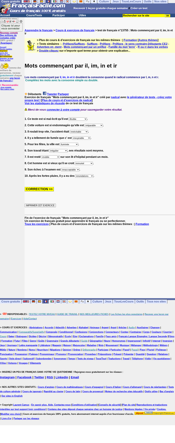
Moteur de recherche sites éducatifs (124, 391)
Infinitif (146, 341)
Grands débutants (69, 341)
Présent (117, 354)
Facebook (24, 377)
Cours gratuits (10, 301)
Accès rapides (6, 49)
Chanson (155, 327)
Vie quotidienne (161, 358)
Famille (100, 336)
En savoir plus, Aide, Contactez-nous (51, 405)
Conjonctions (96, 332)
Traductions (114, 358)
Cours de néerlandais (155, 387)
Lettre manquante (28, 345)
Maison (67, 345)
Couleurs (156, 332)
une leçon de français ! (10, 79)
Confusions (81, 332)
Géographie (96, 341)
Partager (63, 94)
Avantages (6, 43)
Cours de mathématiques (69, 387)
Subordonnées (44, 358)
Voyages (23, 363)
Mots (101, 345)
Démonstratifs (55, 336)
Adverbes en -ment (49, 46)
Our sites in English (12, 396)
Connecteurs (112, 332)
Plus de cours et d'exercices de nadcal (67, 100)
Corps (146, 332)
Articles (122, 327)
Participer (58, 15)
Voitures (12, 363)
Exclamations (86, 336)
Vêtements (35, 363)
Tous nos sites (156, 301)
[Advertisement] (100, 259)
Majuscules (79, 345)
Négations (55, 349)
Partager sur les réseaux (26, 418)
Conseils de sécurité (109, 405)
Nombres (22, 349)
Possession (21, 354)
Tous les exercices (37, 224)
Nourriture (42, 349)
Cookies (161, 409)
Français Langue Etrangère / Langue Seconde (143, 336)
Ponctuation (6, 354)
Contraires (135, 332)
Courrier (167, 332)
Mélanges (136, 345)
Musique (124, 345)
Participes (103, 349)
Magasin (56, 345)
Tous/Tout (101, 358)
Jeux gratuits (6, 87)
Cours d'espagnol (94, 387)
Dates (11, 336)
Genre (33, 341)
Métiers (163, 345)
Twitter (39, 377)
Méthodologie (150, 345)
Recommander (6, 56)
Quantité (140, 354)
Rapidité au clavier (53, 391)
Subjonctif (28, 358)
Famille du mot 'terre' (122, 46)
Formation (130, 40)
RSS (50, 377)
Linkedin (62, 377)
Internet (156, 341)
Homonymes (118, 341)
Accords (49, 327)
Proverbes (90, 354)
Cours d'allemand (132, 387)
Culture (97, 301)
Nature (11, 349)
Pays (142, 349)
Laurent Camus (21, 405)
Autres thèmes (148, 40)
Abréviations (36, 327)
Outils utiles (151, 391)
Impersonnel (134, 341)
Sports (3, 358)
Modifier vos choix (10, 414)
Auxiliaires (142, 327)
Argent (105, 327)
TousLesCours (123, 301)
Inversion (167, 341)
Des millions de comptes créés (9, 35)
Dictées (33, 336)
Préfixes (105, 43)
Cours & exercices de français (75, 30)
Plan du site (5, 55)
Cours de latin (72, 391)
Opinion (67, 349)
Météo (3, 349)
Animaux (94, 327)
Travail (126, 358)
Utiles (82, 15)
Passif (126, 349)
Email (75, 377)
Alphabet (83, 327)
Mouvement (112, 345)
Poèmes (33, 354)
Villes (3, 363)
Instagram (7, 377)
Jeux (108, 301)
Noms (32, 349)
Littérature (44, 345)
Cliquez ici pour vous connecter (10, 27)
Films (171, 336)
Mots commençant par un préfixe (85, 46)
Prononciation (75, 354)
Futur (17, 341)
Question (151, 354)
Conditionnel (66, 332)
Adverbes (72, 327)
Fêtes (25, 341)
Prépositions (104, 354)
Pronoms (61, 354)
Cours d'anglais (46, 387)
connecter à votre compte (63, 109)
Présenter (129, 354)
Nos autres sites (7, 89)
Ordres (76, 349)
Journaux (12, 345)
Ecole (68, 336)
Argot (113, 327)
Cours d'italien (113, 387)
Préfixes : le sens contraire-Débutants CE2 (140, 43)
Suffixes (92, 43)
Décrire (42, 336)
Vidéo (148, 358)
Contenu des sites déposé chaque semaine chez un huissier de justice (85, 409)
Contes (124, 332)
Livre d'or (4, 53)
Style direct (15, 358)
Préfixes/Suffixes (74, 43)
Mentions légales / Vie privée (139, 409)
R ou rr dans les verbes (153, 46)
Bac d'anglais (167, 391)
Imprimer (4, 51)
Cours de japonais (32, 391)
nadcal (115, 97)
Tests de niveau (85, 358)
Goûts (41, 341)
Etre (75, 336)
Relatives (163, 354)
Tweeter (52, 94)
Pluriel (150, 349)
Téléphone (137, 358)
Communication (8, 332)
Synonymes (60, 358)
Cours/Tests (34, 15)
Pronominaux (47, 354)
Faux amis (111, 336)
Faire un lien (5, 60)
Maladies (91, 345)
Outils (140, 301)
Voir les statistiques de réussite (45, 103)
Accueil (5, 15)
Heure (107, 341)
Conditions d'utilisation (84, 405)
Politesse (161, 349)
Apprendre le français (39, 30)
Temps (71, 358)
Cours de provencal (92, 391)
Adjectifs (60, 327)
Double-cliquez (49, 50)
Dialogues (21, 336)
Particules (115, 349)
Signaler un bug (6, 58)
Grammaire (52, 341)
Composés (51, 332)
